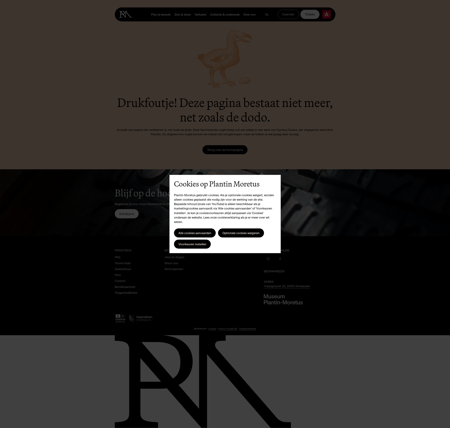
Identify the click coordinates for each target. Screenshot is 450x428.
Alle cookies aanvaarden (194, 233)
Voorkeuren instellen (192, 244)
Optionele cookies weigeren (241, 233)
